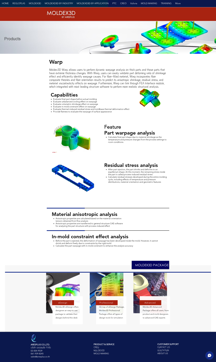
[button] (35, 3)
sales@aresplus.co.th (40, 356)
